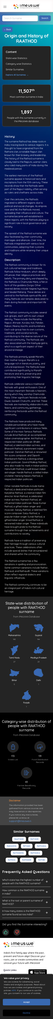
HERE (13, 990)
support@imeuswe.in (20, 821)
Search (45, 18)
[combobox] (20, 18)
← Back (7, 29)
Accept (26, 1002)
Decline (26, 1013)
